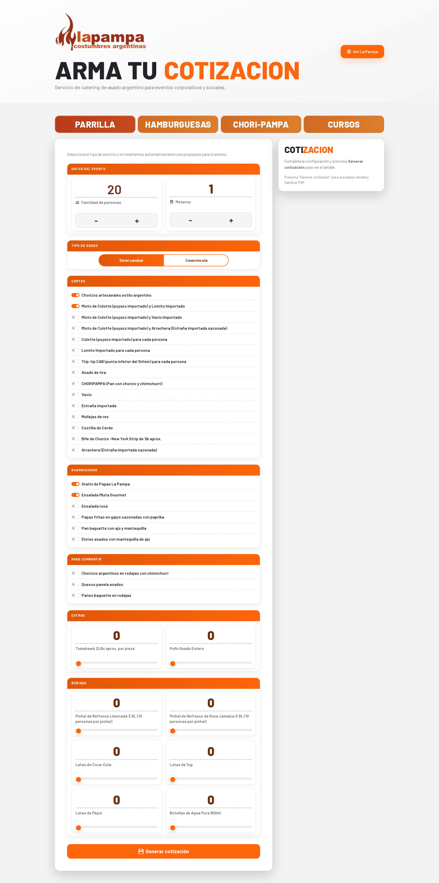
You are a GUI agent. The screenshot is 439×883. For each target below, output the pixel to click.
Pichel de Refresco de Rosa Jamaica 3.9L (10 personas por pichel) (209, 719)
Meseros (183, 202)
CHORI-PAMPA (261, 124)
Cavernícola (196, 260)
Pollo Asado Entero (187, 648)
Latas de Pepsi (88, 813)
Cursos (344, 124)
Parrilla (95, 124)
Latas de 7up (181, 764)
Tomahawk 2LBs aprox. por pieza (105, 648)
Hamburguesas (178, 124)
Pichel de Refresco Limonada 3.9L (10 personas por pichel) (108, 719)
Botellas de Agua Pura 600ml (195, 813)
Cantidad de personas (101, 202)
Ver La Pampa (365, 51)
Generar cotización (167, 851)
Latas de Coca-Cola (93, 764)
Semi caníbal (131, 260)
